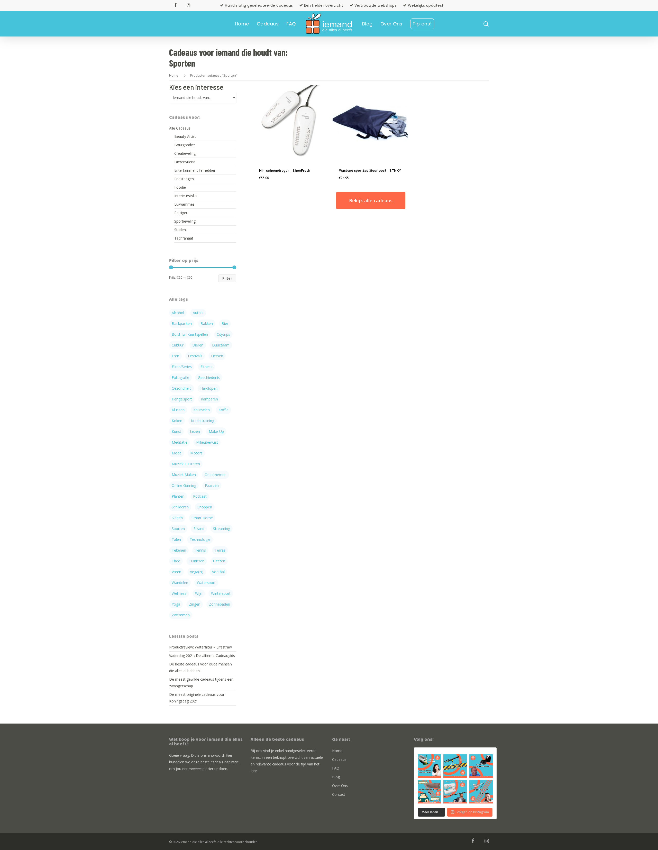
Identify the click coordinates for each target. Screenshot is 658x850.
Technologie (200, 539)
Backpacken (182, 323)
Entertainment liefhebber (194, 170)
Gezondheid (181, 388)
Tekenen (179, 550)
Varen (176, 571)
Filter (227, 278)
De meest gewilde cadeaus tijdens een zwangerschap (201, 682)
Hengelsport (182, 399)
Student (180, 229)
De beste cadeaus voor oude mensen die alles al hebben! (200, 667)
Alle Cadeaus (179, 128)
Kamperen (209, 399)
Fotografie (180, 377)
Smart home (202, 517)
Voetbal (218, 571)
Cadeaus (268, 24)
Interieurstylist (186, 195)
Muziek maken (184, 474)
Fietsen (217, 355)
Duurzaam (221, 345)
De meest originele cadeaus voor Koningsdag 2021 (196, 697)
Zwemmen (181, 615)
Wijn (198, 593)
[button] (647, 7)
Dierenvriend (184, 161)
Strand (199, 528)
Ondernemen (215, 474)
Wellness (179, 593)
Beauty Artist (185, 136)
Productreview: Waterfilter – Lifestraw (200, 647)
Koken (177, 420)
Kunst (176, 431)
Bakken (206, 323)
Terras (220, 550)
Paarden (212, 485)
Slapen (177, 517)
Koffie (223, 409)
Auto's (198, 312)
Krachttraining (202, 420)
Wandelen (180, 582)
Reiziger (180, 212)
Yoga (176, 604)
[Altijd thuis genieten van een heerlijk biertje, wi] (429, 766)
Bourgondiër (184, 144)
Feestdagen (184, 178)
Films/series (182, 366)
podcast (200, 496)
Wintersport (221, 593)
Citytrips (223, 334)
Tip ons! (422, 24)
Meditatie (179, 442)
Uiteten (219, 561)
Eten (175, 355)
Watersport (206, 582)
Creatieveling (185, 153)
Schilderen (180, 507)
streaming (221, 528)
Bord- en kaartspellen (190, 334)
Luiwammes (184, 204)
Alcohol (178, 312)
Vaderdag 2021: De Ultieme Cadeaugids (202, 655)
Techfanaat (183, 238)
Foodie (180, 187)
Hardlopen (208, 388)
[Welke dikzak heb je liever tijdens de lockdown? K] (429, 792)
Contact (338, 794)
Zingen (194, 604)
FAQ (291, 24)
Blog (367, 24)
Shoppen (204, 507)
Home (242, 24)
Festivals (195, 355)
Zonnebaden (219, 604)
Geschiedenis (209, 377)
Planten (178, 496)
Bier (225, 323)
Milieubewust (207, 442)
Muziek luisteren (186, 463)
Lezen (195, 431)
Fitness (206, 366)
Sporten (178, 528)
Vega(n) (196, 571)
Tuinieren (196, 561)
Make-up (216, 431)
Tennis (200, 550)
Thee (176, 561)
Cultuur (178, 345)
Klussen (178, 409)
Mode (176, 453)
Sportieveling (185, 221)
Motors (196, 453)
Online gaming (184, 485)
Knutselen (201, 409)
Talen (176, 539)
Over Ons (391, 24)
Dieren (197, 345)
